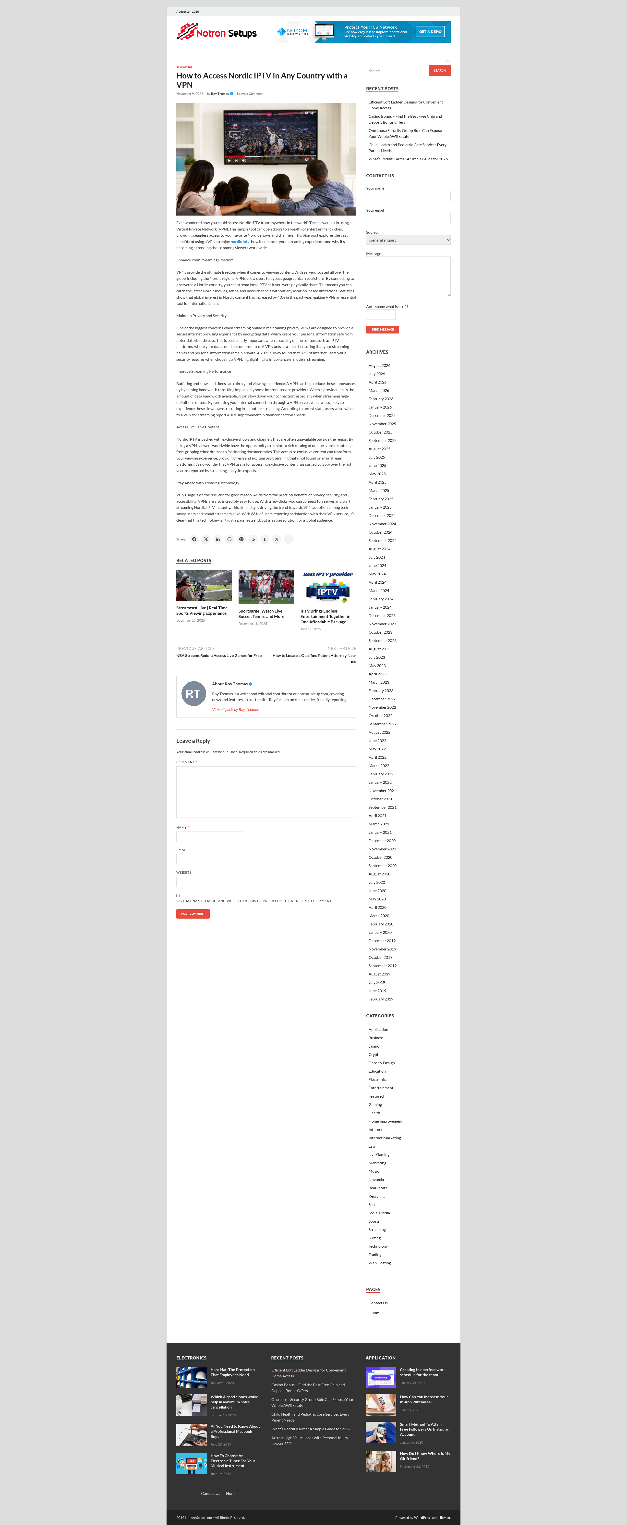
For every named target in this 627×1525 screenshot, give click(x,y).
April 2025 (377, 482)
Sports (374, 1221)
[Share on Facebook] (194, 539)
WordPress (422, 1517)
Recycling (377, 1196)
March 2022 (379, 765)
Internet (376, 1129)
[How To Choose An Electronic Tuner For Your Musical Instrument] (191, 1456)
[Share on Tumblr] (264, 539)
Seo (372, 1204)
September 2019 (383, 965)
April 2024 (377, 582)
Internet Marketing (385, 1137)
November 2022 (382, 707)
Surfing (375, 1237)
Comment (186, 762)
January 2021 (380, 832)
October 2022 (380, 715)
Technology (378, 1246)
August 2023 (379, 648)
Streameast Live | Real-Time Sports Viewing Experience (202, 610)
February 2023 (381, 690)
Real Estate (378, 1187)
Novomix (376, 1179)
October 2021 (380, 798)
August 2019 (379, 974)
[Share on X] (206, 539)
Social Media (379, 1212)
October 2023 (380, 632)
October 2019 (380, 957)
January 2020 (380, 932)
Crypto (375, 1054)
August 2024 (379, 548)
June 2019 (377, 990)
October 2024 (380, 532)
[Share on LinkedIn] (217, 539)
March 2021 (379, 823)
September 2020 (383, 865)
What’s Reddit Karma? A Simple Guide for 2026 (408, 158)
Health (374, 1112)
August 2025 (379, 448)
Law (372, 1146)
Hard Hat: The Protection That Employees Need (233, 1372)
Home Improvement (386, 1121)
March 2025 (379, 490)
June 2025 (377, 465)
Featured (376, 1096)
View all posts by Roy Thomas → (237, 709)
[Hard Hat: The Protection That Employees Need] (191, 1370)
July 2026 (377, 373)
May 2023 (377, 665)
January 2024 (380, 607)
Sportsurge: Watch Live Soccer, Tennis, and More (261, 613)
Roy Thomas (220, 94)
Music (374, 1171)
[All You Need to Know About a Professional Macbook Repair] (191, 1426)
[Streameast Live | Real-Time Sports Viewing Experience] (204, 587)
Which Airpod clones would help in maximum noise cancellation (234, 1401)
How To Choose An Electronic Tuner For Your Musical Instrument (233, 1460)
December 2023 (382, 615)
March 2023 (379, 682)
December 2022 (382, 698)
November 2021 (382, 790)
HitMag (444, 1517)
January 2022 (380, 782)
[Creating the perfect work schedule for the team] (381, 1370)
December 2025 (382, 415)
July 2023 (377, 657)
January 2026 (380, 407)
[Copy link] (288, 539)
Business (376, 1037)
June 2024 (377, 565)
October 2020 (380, 857)
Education (377, 1071)
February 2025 (381, 498)
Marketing (377, 1162)
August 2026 (379, 365)
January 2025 (380, 507)
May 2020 (377, 899)
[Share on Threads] (276, 539)
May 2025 (377, 473)
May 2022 (377, 748)
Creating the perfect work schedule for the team (423, 1372)
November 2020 (382, 848)
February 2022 (381, 773)
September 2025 (383, 440)
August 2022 (379, 732)
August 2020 (379, 873)
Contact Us (378, 1302)
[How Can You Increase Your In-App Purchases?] (381, 1397)
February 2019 (381, 999)
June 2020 (377, 890)
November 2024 (382, 523)
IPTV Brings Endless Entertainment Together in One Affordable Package (325, 616)
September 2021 (383, 807)
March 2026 (379, 390)
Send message (383, 329)
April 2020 (377, 907)
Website (184, 872)
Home (374, 1312)
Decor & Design (382, 1062)
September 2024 (383, 540)
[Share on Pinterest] (241, 539)
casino (374, 1046)
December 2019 (382, 940)
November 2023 (382, 623)
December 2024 (382, 515)
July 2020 (377, 882)
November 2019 (382, 949)
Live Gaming (379, 1154)
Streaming (184, 67)
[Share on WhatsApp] (229, 539)
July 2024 (377, 557)
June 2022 (377, 740)
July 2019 (377, 982)
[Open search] (448, 60)
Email (183, 850)
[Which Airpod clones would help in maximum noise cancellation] (191, 1397)
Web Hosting (380, 1262)
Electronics (378, 1079)
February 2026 (381, 398)
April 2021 (377, 815)
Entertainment (381, 1087)
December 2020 (382, 840)
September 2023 (383, 640)
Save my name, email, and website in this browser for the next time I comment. (254, 901)
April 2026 (377, 382)
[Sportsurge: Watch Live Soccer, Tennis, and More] (266, 588)
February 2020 (381, 924)
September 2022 (383, 723)
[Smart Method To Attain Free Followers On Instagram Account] (381, 1424)
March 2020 (379, 915)
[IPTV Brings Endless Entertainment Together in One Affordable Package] (328, 588)
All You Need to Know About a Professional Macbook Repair (235, 1431)
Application (378, 1029)
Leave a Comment (250, 94)
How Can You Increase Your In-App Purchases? (424, 1399)
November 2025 (382, 423)
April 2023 (377, 673)
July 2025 (377, 457)
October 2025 (380, 432)
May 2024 (377, 573)
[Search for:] (408, 70)
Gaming (375, 1104)
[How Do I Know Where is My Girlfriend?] (381, 1453)
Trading (375, 1254)
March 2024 (379, 590)
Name (182, 827)
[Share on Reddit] (253, 539)
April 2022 (377, 757)
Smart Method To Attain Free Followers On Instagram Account (425, 1429)
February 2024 (381, 598)
